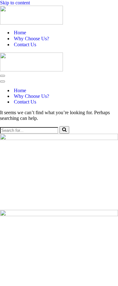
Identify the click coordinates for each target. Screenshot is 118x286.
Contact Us (25, 44)
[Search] (64, 130)
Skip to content (15, 2)
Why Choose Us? (31, 38)
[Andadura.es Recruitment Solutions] (59, 15)
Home (20, 32)
